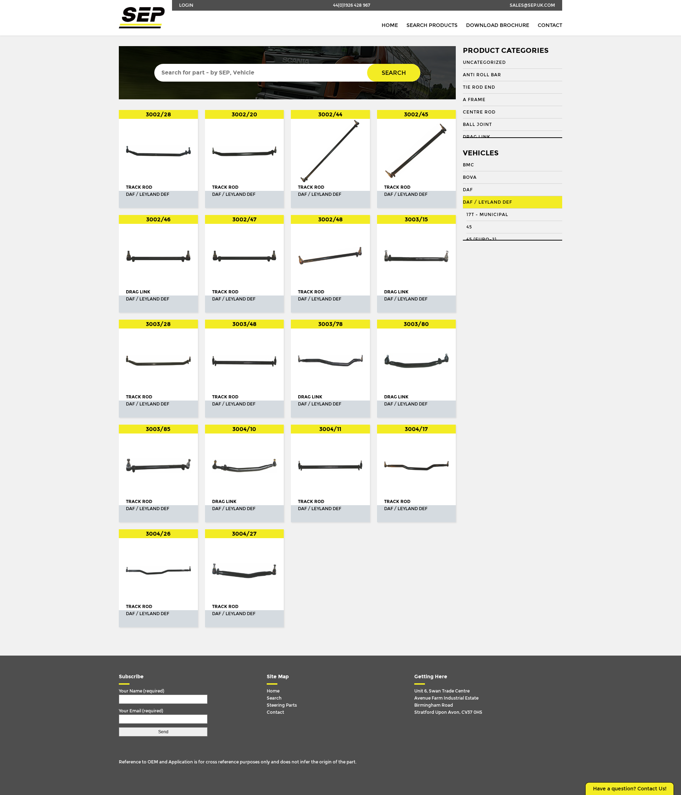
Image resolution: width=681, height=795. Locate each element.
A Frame (474, 99)
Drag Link (476, 136)
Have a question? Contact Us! (629, 789)
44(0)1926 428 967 (351, 5)
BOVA (470, 177)
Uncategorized (484, 62)
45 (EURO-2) (481, 239)
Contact (550, 25)
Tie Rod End (479, 87)
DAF (468, 189)
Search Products (432, 25)
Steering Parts (282, 705)
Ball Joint (477, 124)
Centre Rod (479, 112)
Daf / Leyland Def (487, 202)
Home (390, 25)
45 (469, 227)
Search (394, 73)
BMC (468, 164)
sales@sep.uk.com (532, 5)
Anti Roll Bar (482, 74)
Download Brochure (497, 25)
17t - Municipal (487, 214)
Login (186, 5)
